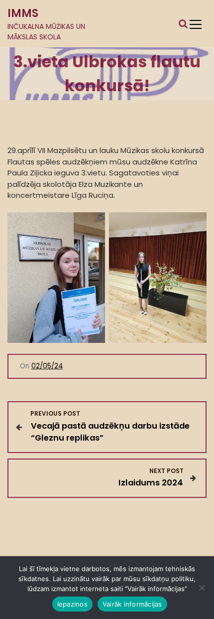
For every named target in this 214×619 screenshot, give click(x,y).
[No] (202, 588)
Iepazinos (72, 604)
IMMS (22, 13)
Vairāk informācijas (132, 604)
